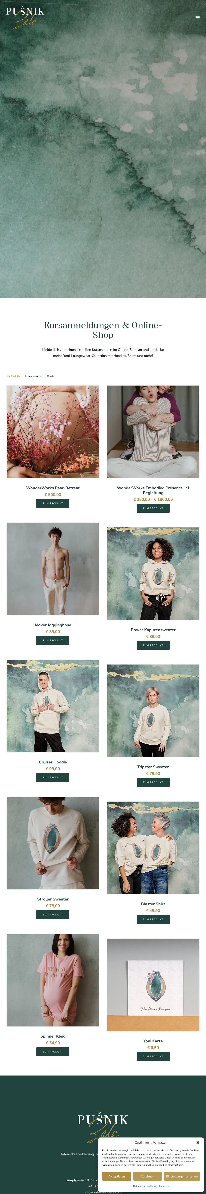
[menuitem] (14, 379)
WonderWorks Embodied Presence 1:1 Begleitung (153, 490)
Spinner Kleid (53, 1036)
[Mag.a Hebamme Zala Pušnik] (25, 17)
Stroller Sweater (53, 899)
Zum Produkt (53, 503)
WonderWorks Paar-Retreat (53, 488)
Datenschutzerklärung (145, 1186)
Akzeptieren (116, 1176)
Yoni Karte (153, 1041)
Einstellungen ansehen (182, 1176)
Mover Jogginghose (53, 625)
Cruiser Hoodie (53, 762)
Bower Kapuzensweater (153, 630)
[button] (198, 1143)
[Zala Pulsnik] (103, 1128)
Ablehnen (147, 1176)
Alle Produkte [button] (13, 376)
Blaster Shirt (153, 904)
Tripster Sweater (153, 767)
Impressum (165, 1186)
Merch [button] (50, 376)
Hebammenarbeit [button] (33, 376)
